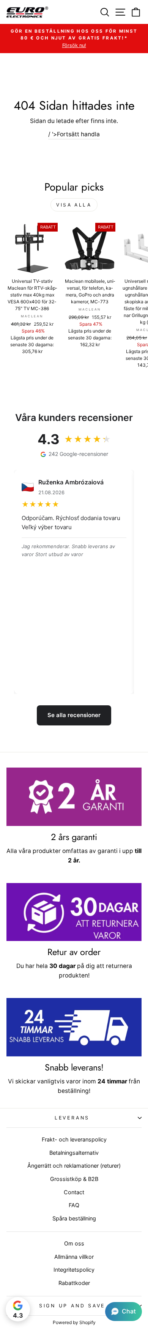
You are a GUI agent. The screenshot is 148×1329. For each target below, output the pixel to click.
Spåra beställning (74, 1218)
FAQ (74, 1205)
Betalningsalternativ (74, 1152)
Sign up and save (72, 1306)
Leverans (72, 1118)
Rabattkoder (74, 1283)
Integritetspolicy (74, 1269)
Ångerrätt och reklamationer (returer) (74, 1165)
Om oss (74, 1243)
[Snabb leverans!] (74, 1027)
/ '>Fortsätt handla (74, 134)
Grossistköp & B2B (74, 1179)
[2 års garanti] (74, 797)
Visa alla (73, 205)
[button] (123, 1311)
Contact (74, 1192)
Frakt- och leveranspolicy (74, 1139)
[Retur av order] (74, 912)
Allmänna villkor (74, 1256)
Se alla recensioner (74, 715)
